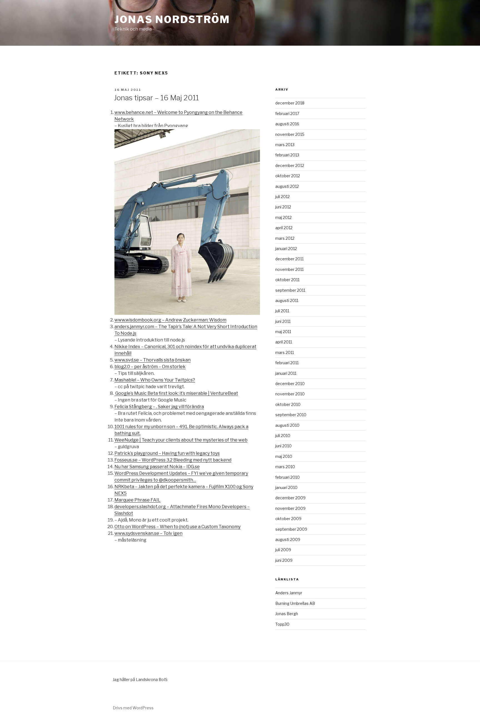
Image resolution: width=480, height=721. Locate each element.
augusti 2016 (287, 123)
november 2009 (290, 508)
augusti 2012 (287, 186)
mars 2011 (284, 352)
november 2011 (289, 269)
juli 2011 (282, 310)
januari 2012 (286, 248)
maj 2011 (283, 331)
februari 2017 (287, 113)
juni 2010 (283, 445)
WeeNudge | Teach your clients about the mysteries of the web (181, 440)
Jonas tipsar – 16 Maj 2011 (156, 97)
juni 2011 (283, 321)
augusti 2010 (287, 425)
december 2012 (289, 165)
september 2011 (290, 290)
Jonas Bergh (286, 613)
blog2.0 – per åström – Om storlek (150, 366)
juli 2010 (282, 435)
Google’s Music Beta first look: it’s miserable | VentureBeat (176, 393)
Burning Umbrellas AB (295, 603)
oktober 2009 (288, 518)
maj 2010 (283, 456)
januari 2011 (285, 373)
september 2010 (290, 414)
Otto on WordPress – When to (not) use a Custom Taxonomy (177, 526)
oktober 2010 (288, 404)
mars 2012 (284, 238)
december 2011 (289, 258)
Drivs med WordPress (133, 707)
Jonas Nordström (172, 19)
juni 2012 (283, 206)
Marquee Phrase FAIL (137, 500)
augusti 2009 (287, 539)
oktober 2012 (287, 175)
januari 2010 (286, 487)
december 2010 (290, 383)
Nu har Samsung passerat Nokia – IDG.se (157, 466)
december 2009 (290, 497)
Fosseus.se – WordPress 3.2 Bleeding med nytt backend (172, 460)
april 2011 (283, 342)
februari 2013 (287, 155)
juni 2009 (283, 560)
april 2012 (283, 227)
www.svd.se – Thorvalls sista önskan (152, 360)
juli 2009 (283, 549)
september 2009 (291, 529)
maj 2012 (283, 217)
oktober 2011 (287, 279)
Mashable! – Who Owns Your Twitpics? (154, 380)
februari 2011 (287, 362)
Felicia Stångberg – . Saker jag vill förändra (159, 406)
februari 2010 (287, 477)
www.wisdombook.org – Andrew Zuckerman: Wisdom (170, 320)
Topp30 (282, 624)
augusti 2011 (286, 300)
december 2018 (289, 103)
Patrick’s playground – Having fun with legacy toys (167, 453)
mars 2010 (285, 466)
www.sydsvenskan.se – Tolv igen (148, 533)
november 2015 (289, 134)
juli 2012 (282, 196)
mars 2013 (284, 144)
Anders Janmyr (288, 592)
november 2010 (290, 393)
